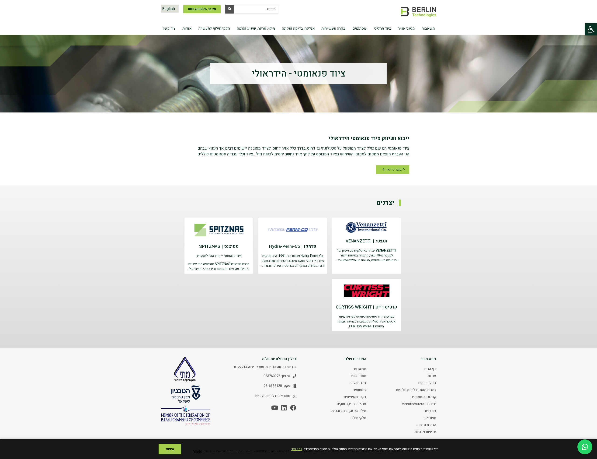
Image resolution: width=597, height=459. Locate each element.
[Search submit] (229, 9)
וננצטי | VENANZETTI (366, 241)
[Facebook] (293, 408)
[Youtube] (274, 408)
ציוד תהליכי (358, 382)
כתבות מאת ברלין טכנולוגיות (416, 389)
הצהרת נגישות (426, 424)
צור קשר (430, 410)
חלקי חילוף (358, 417)
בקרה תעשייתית (355, 396)
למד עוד (296, 449)
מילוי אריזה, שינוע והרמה (348, 410)
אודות (432, 375)
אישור (170, 449)
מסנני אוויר (358, 375)
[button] (591, 29)
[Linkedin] (284, 408)
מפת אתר (429, 417)
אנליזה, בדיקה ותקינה (351, 403)
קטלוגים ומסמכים (423, 396)
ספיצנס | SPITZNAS (219, 246)
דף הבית (430, 368)
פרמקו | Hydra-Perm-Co (292, 246)
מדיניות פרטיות (425, 431)
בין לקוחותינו (427, 382)
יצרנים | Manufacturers (418, 403)
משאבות (360, 368)
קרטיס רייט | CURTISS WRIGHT (366, 307)
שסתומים (359, 389)
